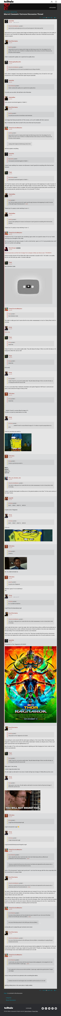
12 (51, 17)
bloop (10, 327)
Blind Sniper (12, 248)
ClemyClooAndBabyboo (13, 26)
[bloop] (6, 328)
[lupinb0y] (6, 21)
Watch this (7, 332)
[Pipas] (6, 172)
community (28, 1008)
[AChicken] (6, 394)
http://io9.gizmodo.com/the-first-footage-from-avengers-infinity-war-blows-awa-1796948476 (28, 253)
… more (26, 203)
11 (49, 17)
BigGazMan (12, 97)
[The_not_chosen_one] (6, 478)
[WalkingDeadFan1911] (6, 62)
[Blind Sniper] (6, 249)
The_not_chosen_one (15, 478)
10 (48, 17)
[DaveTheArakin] (6, 42)
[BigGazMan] (6, 98)
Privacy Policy (35, 1011)
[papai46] (6, 498)
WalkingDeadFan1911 (15, 62)
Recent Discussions (11, 1000)
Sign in (5, 993)
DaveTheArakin (13, 41)
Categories (52, 7)
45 (54, 17)
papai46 (11, 498)
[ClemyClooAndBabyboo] (6, 128)
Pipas (10, 172)
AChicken (11, 393)
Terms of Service (27, 1011)
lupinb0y (11, 20)
